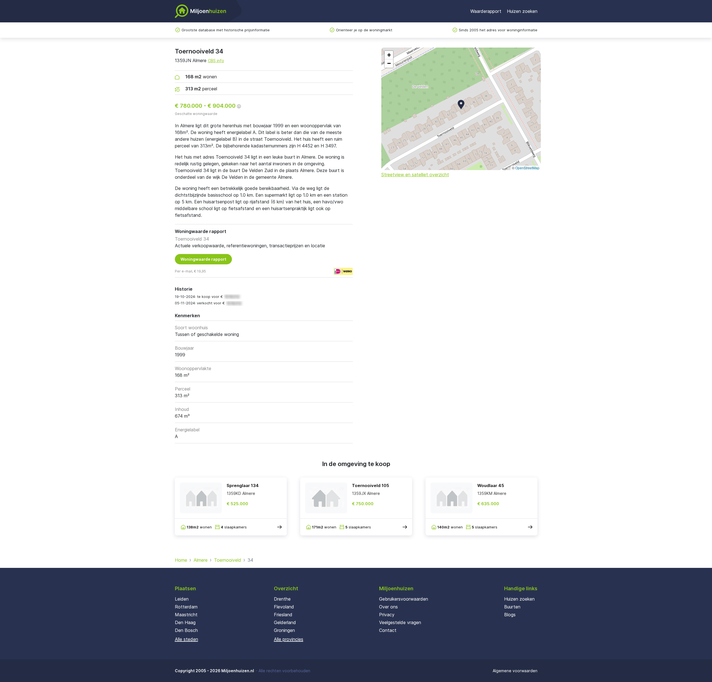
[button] (461, 104)
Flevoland (284, 607)
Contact (387, 630)
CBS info (216, 60)
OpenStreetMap (527, 167)
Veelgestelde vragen (400, 622)
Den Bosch (186, 630)
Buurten (512, 607)
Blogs (510, 614)
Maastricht (186, 614)
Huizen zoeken (522, 11)
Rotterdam (186, 607)
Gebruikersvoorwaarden (403, 599)
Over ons (388, 607)
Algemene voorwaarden (515, 670)
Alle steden (186, 639)
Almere (201, 560)
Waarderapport (485, 11)
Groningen (284, 630)
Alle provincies (288, 639)
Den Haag (185, 622)
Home (181, 560)
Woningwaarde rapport (203, 259)
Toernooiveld (227, 560)
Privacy (386, 614)
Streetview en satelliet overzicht (415, 174)
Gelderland (285, 622)
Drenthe (282, 599)
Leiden (182, 599)
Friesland (283, 614)
